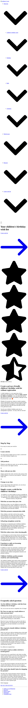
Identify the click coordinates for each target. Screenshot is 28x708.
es (8, 685)
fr (6, 685)
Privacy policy (7, 691)
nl (3, 685)
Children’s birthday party (12, 32)
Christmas (9, 108)
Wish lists (6, 3)
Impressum (6, 692)
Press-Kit (6, 690)
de (1, 685)
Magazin (6, 162)
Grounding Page (7, 694)
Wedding (9, 57)
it (5, 685)
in (12, 685)
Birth (8, 83)
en (10, 685)
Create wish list (7, 191)
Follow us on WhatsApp (9, 688)
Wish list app (7, 134)
